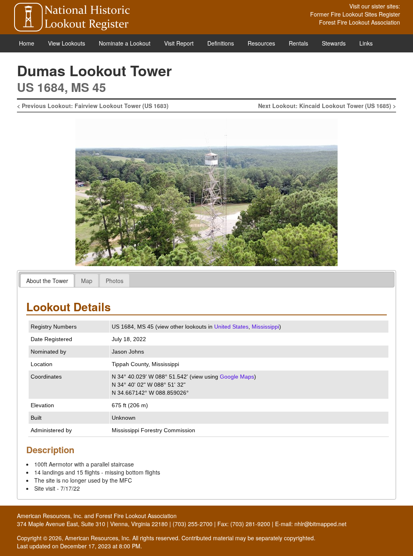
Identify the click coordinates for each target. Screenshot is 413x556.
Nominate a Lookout (124, 43)
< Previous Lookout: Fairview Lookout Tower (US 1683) (93, 106)
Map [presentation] (86, 281)
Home (26, 43)
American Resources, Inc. (50, 516)
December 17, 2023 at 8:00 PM (100, 546)
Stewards (334, 43)
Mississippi (265, 326)
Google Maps (237, 376)
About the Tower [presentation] (47, 281)
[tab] (47, 280)
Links (366, 43)
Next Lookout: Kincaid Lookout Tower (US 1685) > (327, 106)
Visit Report (179, 43)
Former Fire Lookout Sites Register (355, 14)
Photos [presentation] (114, 281)
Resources (261, 43)
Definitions (220, 43)
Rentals (298, 43)
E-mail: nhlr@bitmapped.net (310, 524)
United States (231, 326)
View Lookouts (66, 43)
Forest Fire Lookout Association (359, 22)
